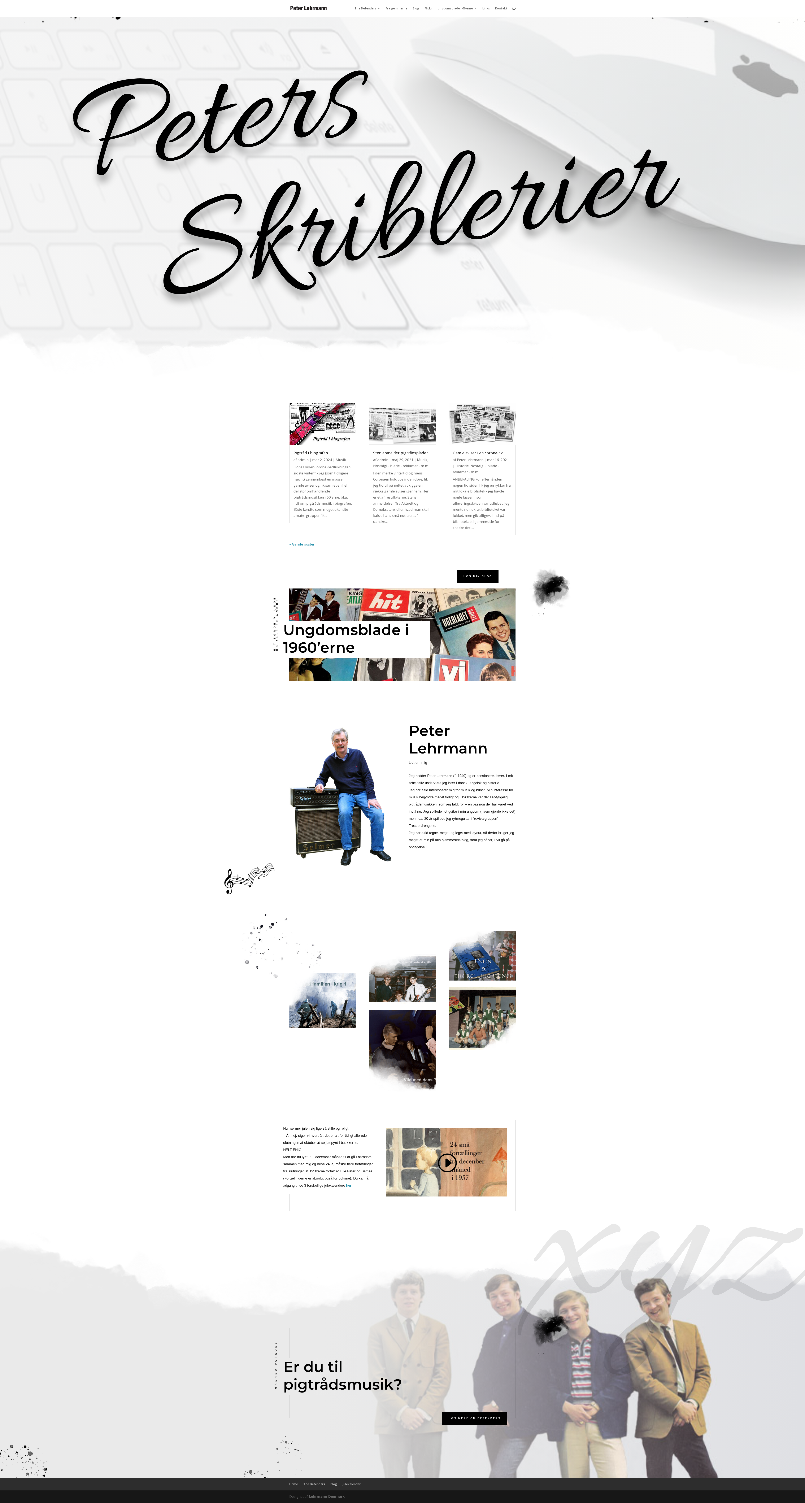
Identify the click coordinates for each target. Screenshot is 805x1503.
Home (293, 1484)
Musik (341, 459)
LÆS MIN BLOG (478, 576)
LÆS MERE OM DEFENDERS (475, 1418)
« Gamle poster (301, 544)
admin (303, 459)
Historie (462, 465)
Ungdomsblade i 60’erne (455, 8)
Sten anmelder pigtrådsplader (400, 452)
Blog (416, 8)
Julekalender (351, 1484)
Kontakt (501, 8)
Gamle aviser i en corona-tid (478, 452)
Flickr (428, 8)
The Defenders (365, 8)
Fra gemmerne (396, 8)
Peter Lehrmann (470, 459)
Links (486, 8)
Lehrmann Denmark (327, 1496)
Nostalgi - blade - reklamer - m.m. (401, 465)
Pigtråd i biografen (310, 452)
